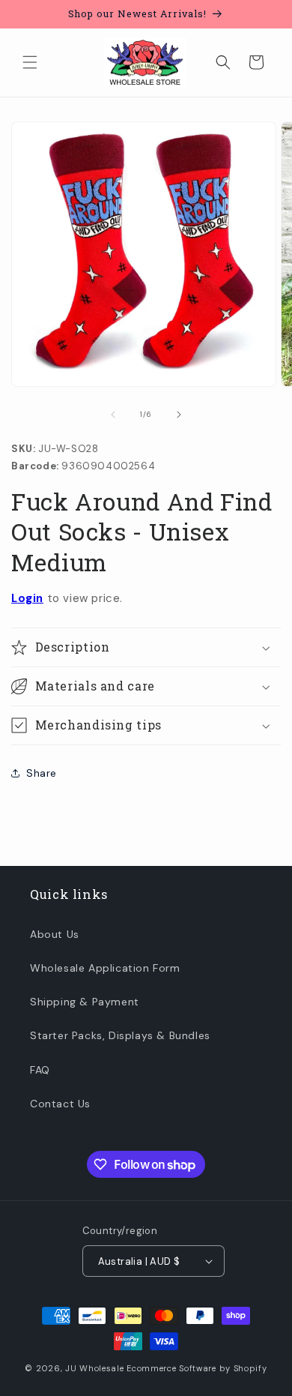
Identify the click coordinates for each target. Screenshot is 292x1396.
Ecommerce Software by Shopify (197, 1368)
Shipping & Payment (84, 1001)
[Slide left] (113, 414)
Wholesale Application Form (105, 968)
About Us (54, 934)
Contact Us (60, 1103)
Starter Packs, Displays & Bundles (120, 1035)
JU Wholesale (94, 1368)
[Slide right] (178, 414)
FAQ (40, 1070)
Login (27, 598)
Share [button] (41, 773)
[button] (29, 62)
